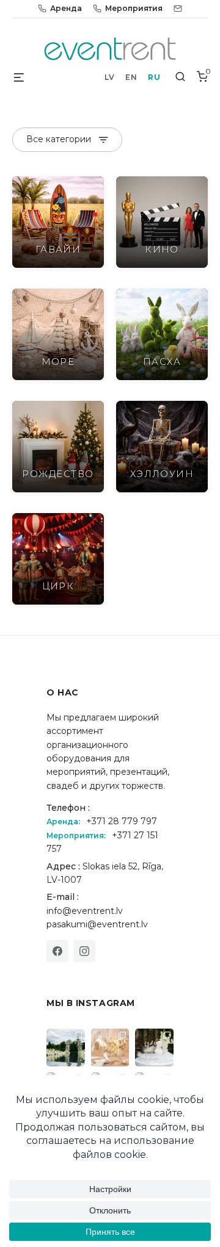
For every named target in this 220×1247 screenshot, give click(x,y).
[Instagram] (84, 951)
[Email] (178, 8)
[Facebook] (57, 951)
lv (109, 77)
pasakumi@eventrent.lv (97, 924)
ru (154, 77)
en (131, 77)
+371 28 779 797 (121, 821)
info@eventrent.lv (84, 910)
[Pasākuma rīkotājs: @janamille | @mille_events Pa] (65, 1048)
